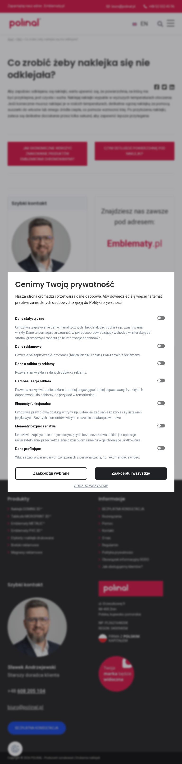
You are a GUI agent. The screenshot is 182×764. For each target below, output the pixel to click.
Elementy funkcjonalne (33, 404)
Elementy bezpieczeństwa (35, 426)
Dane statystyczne (29, 319)
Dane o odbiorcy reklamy (35, 364)
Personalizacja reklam (33, 381)
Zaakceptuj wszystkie (131, 473)
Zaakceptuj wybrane (51, 473)
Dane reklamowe (28, 346)
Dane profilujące (28, 449)
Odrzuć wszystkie (91, 486)
